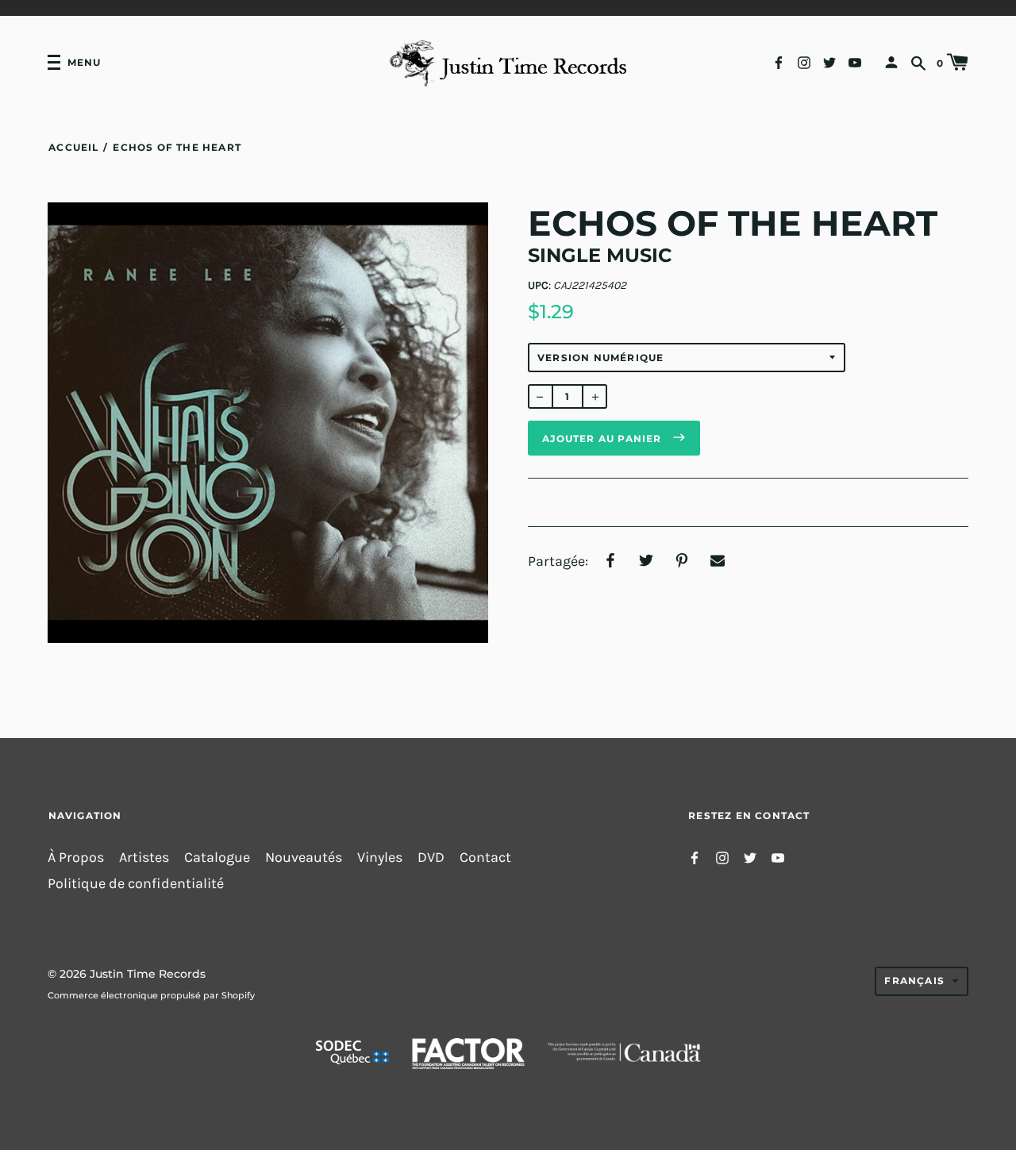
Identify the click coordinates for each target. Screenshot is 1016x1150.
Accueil (73, 147)
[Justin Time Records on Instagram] (804, 61)
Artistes (144, 857)
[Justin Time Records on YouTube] (855, 61)
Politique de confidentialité (136, 883)
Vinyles (379, 857)
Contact (485, 857)
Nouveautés (303, 857)
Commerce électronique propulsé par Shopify (151, 995)
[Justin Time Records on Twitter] (829, 61)
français (914, 981)
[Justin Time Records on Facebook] (778, 61)
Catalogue (217, 857)
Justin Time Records (148, 974)
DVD (431, 857)
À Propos (76, 857)
